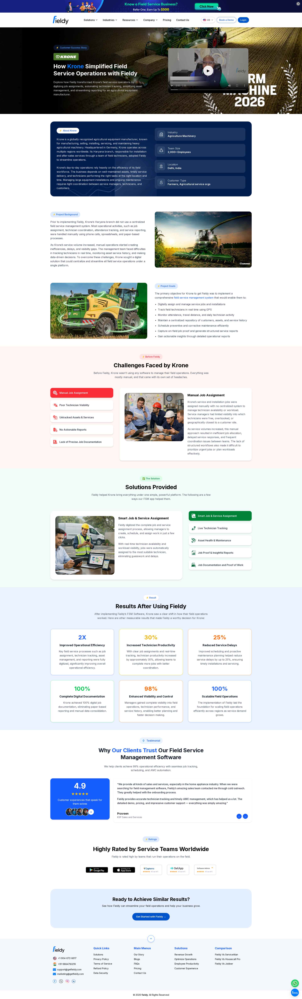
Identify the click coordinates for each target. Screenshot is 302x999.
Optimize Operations (185, 959)
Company (149, 20)
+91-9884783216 (67, 964)
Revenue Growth (183, 954)
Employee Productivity (186, 963)
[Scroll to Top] (151, 939)
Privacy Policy (101, 959)
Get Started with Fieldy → (151, 916)
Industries (108, 20)
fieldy (145, 994)
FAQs (137, 963)
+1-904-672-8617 (67, 958)
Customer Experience (186, 968)
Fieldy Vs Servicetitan (226, 954)
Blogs (137, 959)
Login (243, 20)
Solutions (89, 20)
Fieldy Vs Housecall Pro (227, 959)
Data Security (100, 972)
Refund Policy (101, 968)
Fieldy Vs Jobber (224, 963)
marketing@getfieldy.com (70, 974)
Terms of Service (102, 963)
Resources (129, 20)
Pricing (167, 20)
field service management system (193, 297)
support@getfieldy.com (69, 969)
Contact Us (182, 20)
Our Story (139, 954)
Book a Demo (226, 20)
